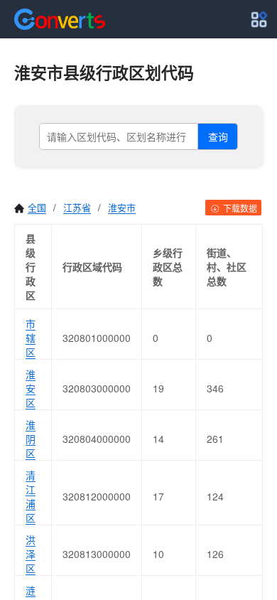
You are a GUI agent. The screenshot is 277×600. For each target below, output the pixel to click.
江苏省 (77, 207)
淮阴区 (31, 438)
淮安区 (31, 388)
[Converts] (59, 19)
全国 (37, 207)
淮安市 (122, 207)
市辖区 (31, 337)
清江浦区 (31, 496)
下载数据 (239, 208)
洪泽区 (31, 553)
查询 (218, 136)
